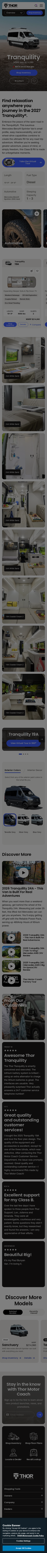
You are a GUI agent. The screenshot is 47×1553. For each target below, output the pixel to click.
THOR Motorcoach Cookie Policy (30, 1536)
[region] (23, 1535)
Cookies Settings (23, 1541)
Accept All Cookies (23, 1548)
